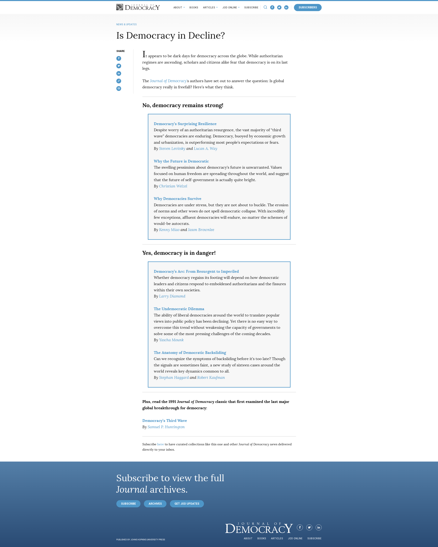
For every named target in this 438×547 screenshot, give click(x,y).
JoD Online (229, 7)
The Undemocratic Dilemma (179, 308)
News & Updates (126, 24)
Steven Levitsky (172, 148)
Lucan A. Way (205, 148)
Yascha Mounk (171, 339)
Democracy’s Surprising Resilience (185, 123)
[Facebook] (272, 7)
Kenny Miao (169, 229)
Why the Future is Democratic (181, 161)
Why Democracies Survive (177, 198)
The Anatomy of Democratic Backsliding (190, 352)
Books (194, 7)
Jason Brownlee (201, 229)
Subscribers (308, 7)
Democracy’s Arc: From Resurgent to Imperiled (196, 271)
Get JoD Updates (187, 503)
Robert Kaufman (211, 377)
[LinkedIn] (286, 7)
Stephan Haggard (174, 377)
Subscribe (251, 7)
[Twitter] (279, 7)
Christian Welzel (173, 186)
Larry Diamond (172, 296)
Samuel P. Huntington (166, 426)
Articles (209, 7)
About (177, 7)
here (160, 444)
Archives (155, 503)
